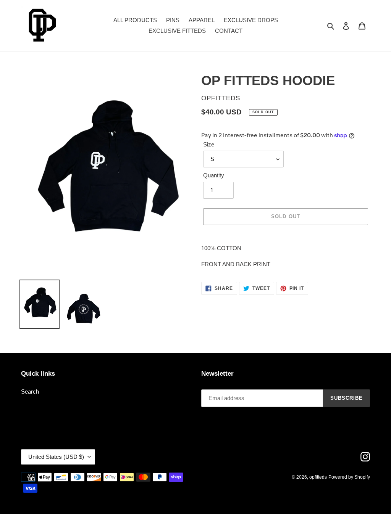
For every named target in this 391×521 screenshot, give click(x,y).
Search (30, 391)
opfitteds (318, 477)
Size (208, 144)
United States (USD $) (56, 456)
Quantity (213, 175)
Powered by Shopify (349, 477)
